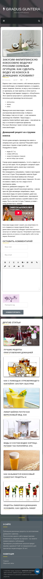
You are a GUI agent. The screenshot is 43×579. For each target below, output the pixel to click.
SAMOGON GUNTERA (28, 571)
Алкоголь (7, 80)
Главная (6, 561)
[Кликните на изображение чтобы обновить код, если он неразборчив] (11, 298)
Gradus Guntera (22, 9)
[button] (5, 262)
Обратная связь (8, 563)
